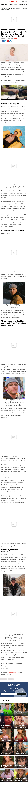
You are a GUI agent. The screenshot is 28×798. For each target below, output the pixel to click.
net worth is (4, 272)
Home (2, 4)
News (6, 4)
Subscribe (21, 694)
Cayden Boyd (4, 679)
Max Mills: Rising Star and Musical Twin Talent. (7, 753)
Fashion (11, 4)
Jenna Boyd (11, 679)
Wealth (15, 4)
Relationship (22, 4)
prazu (15, 38)
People (5, 6)
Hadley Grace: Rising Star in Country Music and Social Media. (21, 780)
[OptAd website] (22, 99)
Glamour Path (14, 2)
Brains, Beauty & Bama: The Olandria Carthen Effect (6, 727)
